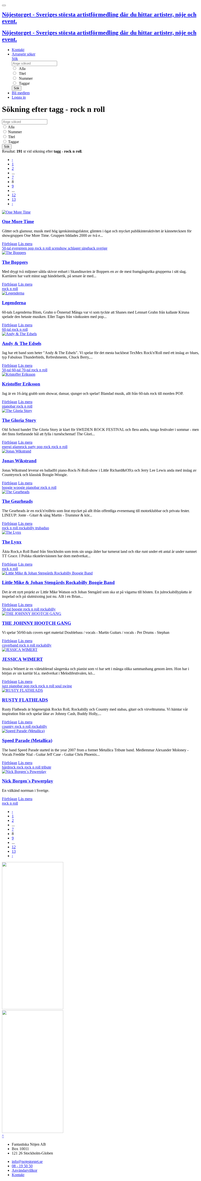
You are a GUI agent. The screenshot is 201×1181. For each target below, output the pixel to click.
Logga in (19, 97)
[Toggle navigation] (4, 5)
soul (59, 686)
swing (67, 686)
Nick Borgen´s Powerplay (27, 780)
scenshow (60, 248)
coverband (10, 645)
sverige (101, 248)
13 (14, 199)
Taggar (24, 83)
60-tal (7, 329)
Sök (15, 58)
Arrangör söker (23, 54)
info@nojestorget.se (27, 1161)
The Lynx (12, 541)
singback (89, 248)
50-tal (7, 248)
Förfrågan (9, 244)
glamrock (20, 447)
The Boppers (15, 262)
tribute (46, 767)
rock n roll (43, 248)
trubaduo (42, 528)
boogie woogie (14, 487)
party (32, 447)
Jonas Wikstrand (19, 460)
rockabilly (27, 528)
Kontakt (18, 50)
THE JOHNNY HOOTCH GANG (36, 623)
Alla (21, 68)
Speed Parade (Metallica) (27, 740)
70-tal (26, 370)
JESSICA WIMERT (22, 659)
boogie (17, 609)
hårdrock (9, 767)
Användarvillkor (24, 1170)
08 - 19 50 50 (22, 1166)
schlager (75, 248)
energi (7, 447)
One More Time (18, 221)
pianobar (9, 406)
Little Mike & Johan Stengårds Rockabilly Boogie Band (58, 582)
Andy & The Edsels (21, 343)
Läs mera (25, 244)
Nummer (25, 78)
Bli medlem (21, 93)
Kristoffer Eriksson (21, 383)
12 (14, 195)
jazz (5, 686)
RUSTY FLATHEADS (25, 700)
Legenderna (14, 302)
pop (31, 248)
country (8, 726)
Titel (22, 73)
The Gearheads (17, 501)
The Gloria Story (19, 420)
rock (47, 447)
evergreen (20, 248)
